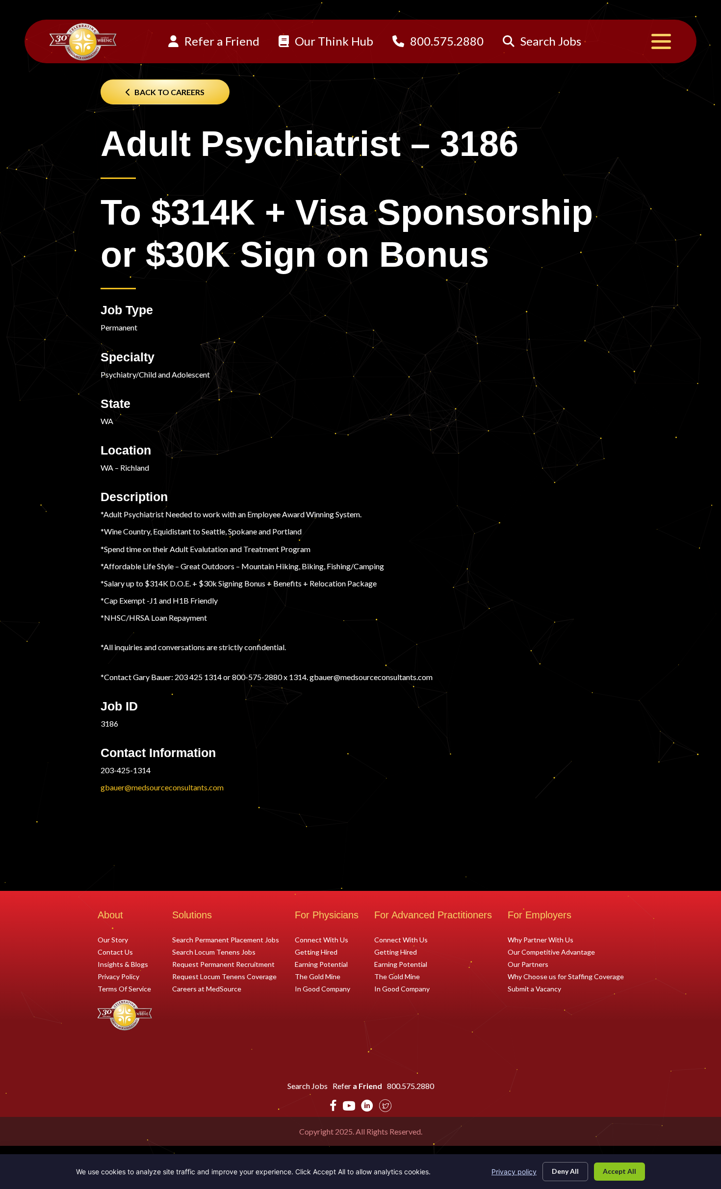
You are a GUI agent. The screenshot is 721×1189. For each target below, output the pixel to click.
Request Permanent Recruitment (223, 964)
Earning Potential (321, 964)
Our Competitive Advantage (551, 952)
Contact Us (115, 952)
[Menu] (661, 41)
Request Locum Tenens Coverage (224, 976)
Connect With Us (321, 939)
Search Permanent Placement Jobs (225, 939)
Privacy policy (514, 1171)
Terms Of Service (124, 988)
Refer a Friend (220, 41)
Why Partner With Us (540, 939)
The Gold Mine (317, 976)
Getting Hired (316, 952)
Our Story (113, 939)
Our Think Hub (332, 41)
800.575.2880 (446, 41)
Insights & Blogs (123, 964)
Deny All (565, 1171)
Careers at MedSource (206, 988)
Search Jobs (549, 41)
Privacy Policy (118, 976)
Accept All (619, 1171)
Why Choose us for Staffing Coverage (566, 976)
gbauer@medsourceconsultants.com (162, 787)
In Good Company (322, 988)
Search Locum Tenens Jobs (214, 952)
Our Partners (528, 964)
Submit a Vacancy (534, 988)
